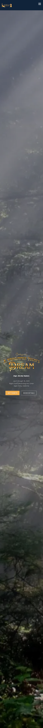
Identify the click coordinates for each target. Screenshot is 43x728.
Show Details (28, 393)
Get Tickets (12, 393)
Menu (39, 4)
